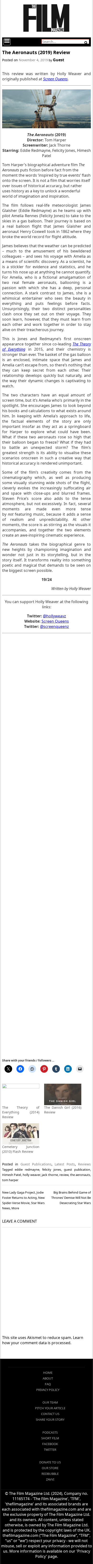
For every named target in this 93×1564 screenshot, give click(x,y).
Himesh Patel (11, 1175)
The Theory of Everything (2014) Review (20, 1112)
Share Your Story (50, 1419)
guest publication (77, 1169)
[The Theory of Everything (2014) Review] (20, 1094)
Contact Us (50, 1414)
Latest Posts (65, 1164)
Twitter (50, 1449)
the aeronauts (80, 1175)
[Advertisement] (46, 845)
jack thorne (50, 1175)
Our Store (50, 1468)
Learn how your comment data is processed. (42, 1340)
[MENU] (6, 42)
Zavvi (50, 1479)
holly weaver (31, 1175)
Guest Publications (36, 1164)
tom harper (10, 1180)
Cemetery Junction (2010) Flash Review (20, 1149)
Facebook (50, 1444)
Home (47, 1372)
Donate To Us (50, 1462)
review (63, 1175)
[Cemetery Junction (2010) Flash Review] (20, 1133)
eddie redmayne (27, 1169)
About (48, 1378)
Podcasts (50, 1432)
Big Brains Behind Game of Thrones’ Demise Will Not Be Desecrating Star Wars (71, 1197)
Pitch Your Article (50, 1408)
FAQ (48, 1384)
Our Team (50, 1402)
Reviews (84, 1164)
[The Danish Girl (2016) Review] (62, 1094)
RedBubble (50, 1474)
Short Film (50, 1438)
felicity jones (51, 1169)
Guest (58, 59)
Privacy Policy (47, 1390)
